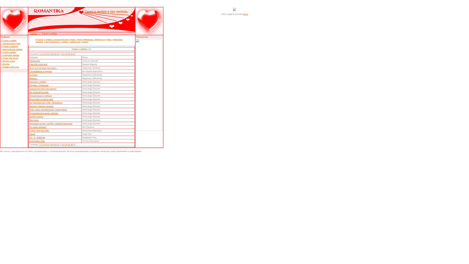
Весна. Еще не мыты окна (41, 99)
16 (72, 54)
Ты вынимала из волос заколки (43, 113)
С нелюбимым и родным (40, 71)
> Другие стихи (8, 61)
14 (66, 54)
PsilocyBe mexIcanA (38, 64)
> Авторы (5, 64)
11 (58, 54)
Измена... (33, 78)
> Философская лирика (11, 49)
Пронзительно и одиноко (40, 96)
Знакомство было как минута (42, 89)
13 (63, 54)
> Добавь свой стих (10, 67)
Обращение (34, 61)
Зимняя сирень (36, 116)
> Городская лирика (10, 55)
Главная (33, 33)
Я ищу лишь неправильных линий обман (48, 110)
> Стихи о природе (9, 46)
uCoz (245, 14)
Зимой (32, 134)
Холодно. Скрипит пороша (41, 106)
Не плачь (33, 75)
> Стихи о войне (8, 52)
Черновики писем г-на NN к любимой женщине (50, 123)
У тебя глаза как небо (39, 130)
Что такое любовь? (38, 127)
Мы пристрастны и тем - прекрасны (45, 103)
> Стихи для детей (9, 58)
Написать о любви (37, 82)
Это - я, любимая (37, 137)
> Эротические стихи (11, 43)
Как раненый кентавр (39, 92)
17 (74, 54)
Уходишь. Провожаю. (39, 85)
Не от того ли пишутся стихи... (43, 68)
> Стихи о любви (8, 40)
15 (69, 54)
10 (55, 54)
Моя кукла (33, 120)
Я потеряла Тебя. (37, 141)
